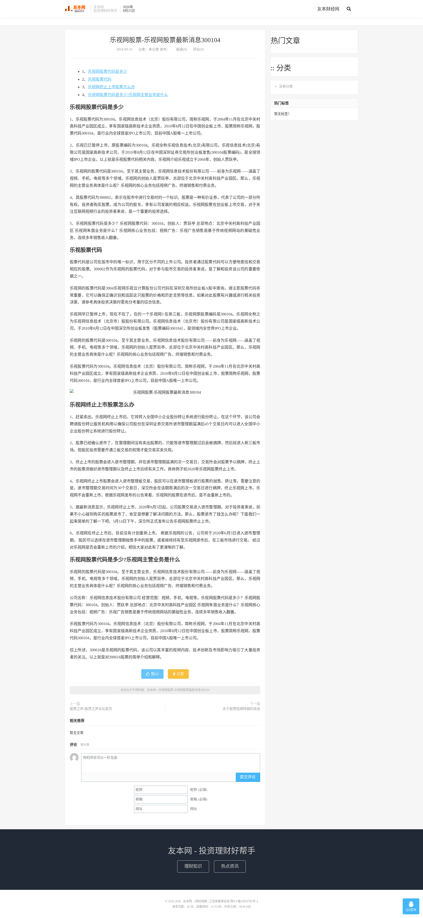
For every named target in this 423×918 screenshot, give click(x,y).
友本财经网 (328, 9)
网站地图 (201, 901)
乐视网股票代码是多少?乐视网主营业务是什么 (128, 95)
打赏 (180, 674)
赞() (155, 674)
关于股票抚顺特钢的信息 (241, 709)
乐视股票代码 (99, 79)
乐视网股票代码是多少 (107, 71)
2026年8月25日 (129, 9)
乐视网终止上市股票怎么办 (111, 87)
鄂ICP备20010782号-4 (244, 901)
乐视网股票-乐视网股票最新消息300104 (165, 40)
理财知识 (193, 866)
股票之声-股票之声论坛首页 (91, 709)
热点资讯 (230, 866)
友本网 (76, 9)
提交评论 (248, 777)
